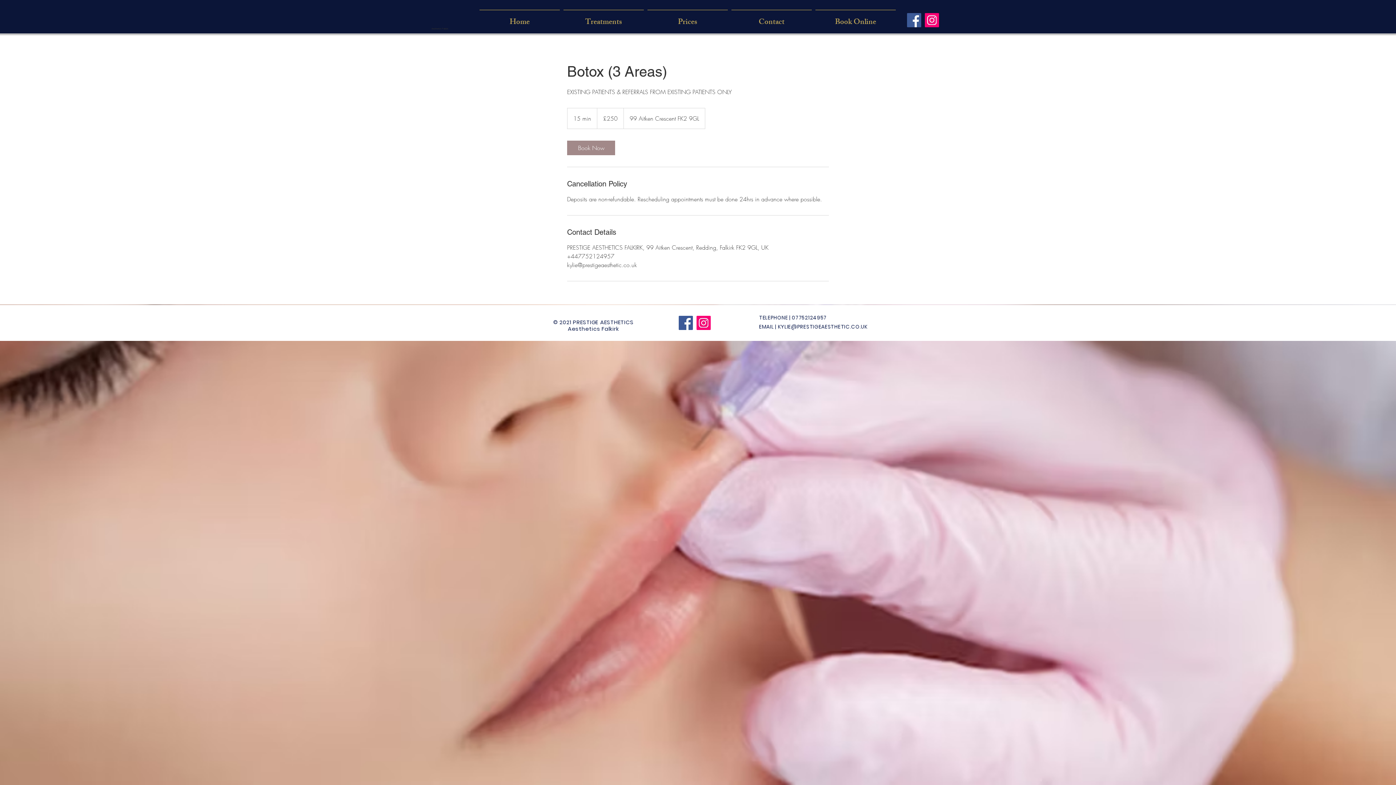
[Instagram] (932, 20)
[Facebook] (914, 20)
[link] (591, 148)
